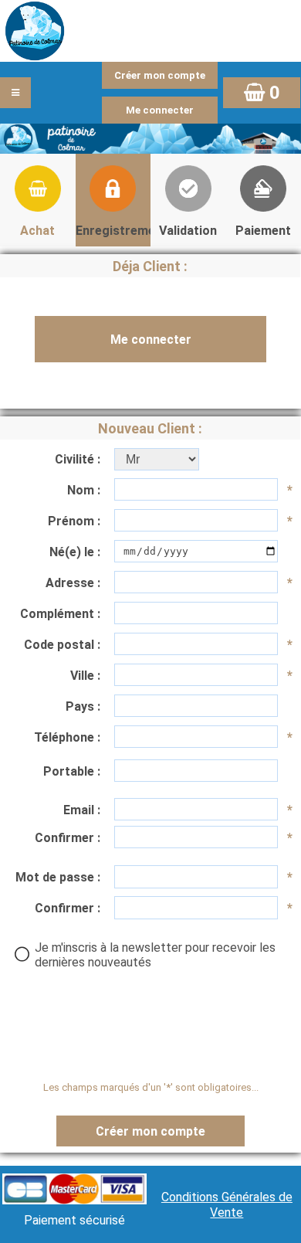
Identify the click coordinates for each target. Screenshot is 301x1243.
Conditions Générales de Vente (227, 1205)
